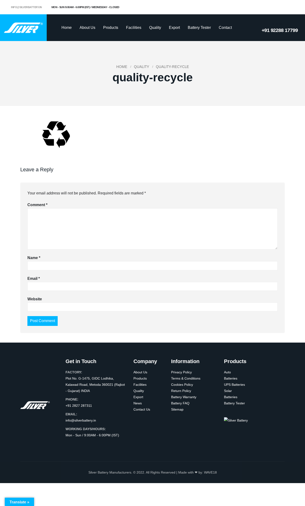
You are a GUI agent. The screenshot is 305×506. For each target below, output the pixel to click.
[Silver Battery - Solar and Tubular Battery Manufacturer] (23, 27)
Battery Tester (199, 28)
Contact (225, 28)
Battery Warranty (183, 397)
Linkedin (96, 444)
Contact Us (141, 409)
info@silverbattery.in (26, 7)
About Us (87, 28)
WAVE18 (210, 472)
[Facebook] (270, 7)
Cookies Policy (182, 384)
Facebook (69, 444)
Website (34, 299)
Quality (155, 28)
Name (33, 258)
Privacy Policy (181, 372)
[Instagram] (286, 7)
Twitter (78, 444)
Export (174, 28)
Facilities (133, 28)
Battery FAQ (180, 403)
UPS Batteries (234, 384)
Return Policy (181, 391)
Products (110, 28)
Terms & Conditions (185, 378)
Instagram (87, 444)
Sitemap (177, 409)
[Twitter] (278, 7)
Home (66, 28)
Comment (37, 205)
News (137, 403)
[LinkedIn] (294, 7)
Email (33, 278)
